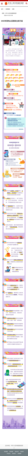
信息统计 (22, 451)
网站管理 (6, 451)
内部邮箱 (19, 453)
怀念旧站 (8, 453)
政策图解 (8, 9)
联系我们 (14, 453)
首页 (2, 9)
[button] (26, 3)
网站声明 (17, 451)
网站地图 (11, 451)
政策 (13, 9)
